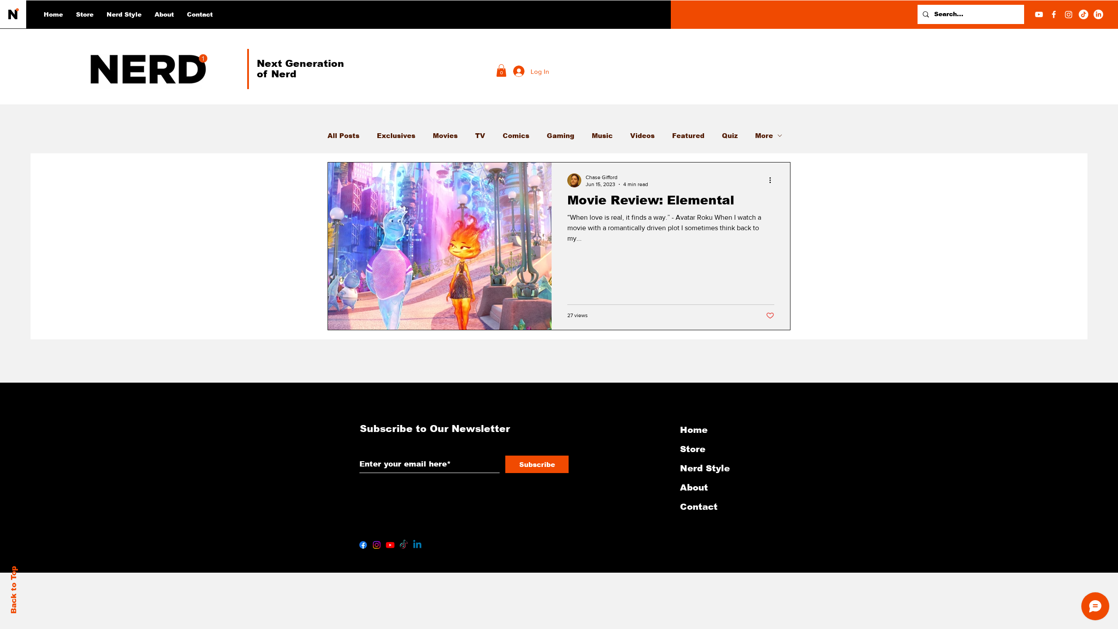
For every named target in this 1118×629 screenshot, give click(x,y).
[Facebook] (1054, 14)
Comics (516, 135)
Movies (445, 135)
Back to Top (14, 590)
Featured (688, 135)
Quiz (730, 135)
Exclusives (396, 135)
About (694, 487)
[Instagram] (1068, 14)
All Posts (343, 135)
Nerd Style (705, 468)
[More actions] (773, 180)
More (764, 135)
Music (602, 135)
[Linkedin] (417, 545)
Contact (699, 506)
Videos (642, 135)
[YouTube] (1039, 14)
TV (480, 135)
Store (692, 449)
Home (693, 430)
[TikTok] (1083, 14)
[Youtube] (390, 545)
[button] (124, 14)
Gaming (560, 135)
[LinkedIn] (1098, 14)
